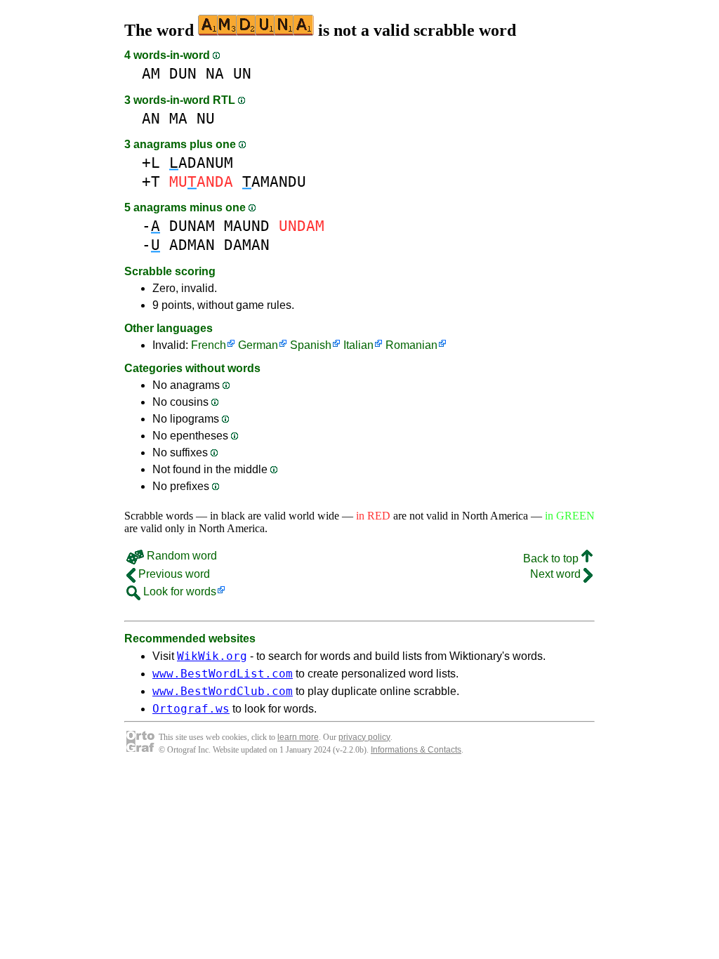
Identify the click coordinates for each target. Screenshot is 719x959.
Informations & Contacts (416, 750)
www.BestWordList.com (222, 673)
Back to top (552, 558)
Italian (358, 345)
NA (215, 73)
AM (151, 73)
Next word (556, 574)
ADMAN (192, 244)
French (208, 345)
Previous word (173, 574)
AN (151, 118)
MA (178, 118)
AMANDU (274, 181)
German (258, 345)
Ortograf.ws (191, 708)
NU (206, 118)
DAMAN (247, 244)
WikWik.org (212, 656)
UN (242, 73)
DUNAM (192, 225)
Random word (180, 556)
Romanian (411, 345)
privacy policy (364, 737)
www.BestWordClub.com (222, 691)
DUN (183, 73)
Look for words (178, 591)
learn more (298, 737)
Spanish (310, 345)
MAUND (247, 225)
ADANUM (201, 162)
